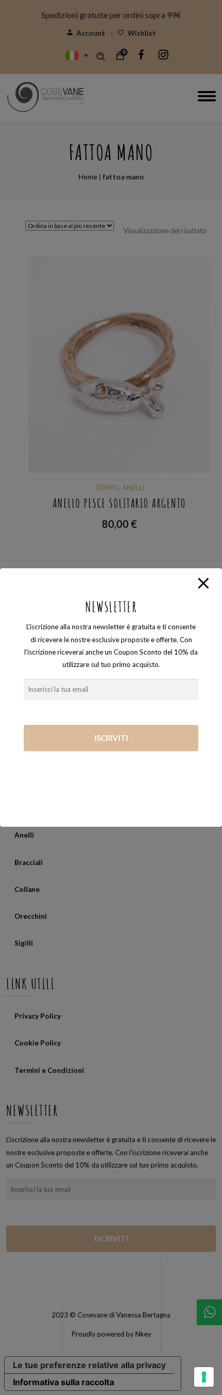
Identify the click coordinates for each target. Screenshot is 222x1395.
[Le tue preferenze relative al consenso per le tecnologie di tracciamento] (204, 1377)
